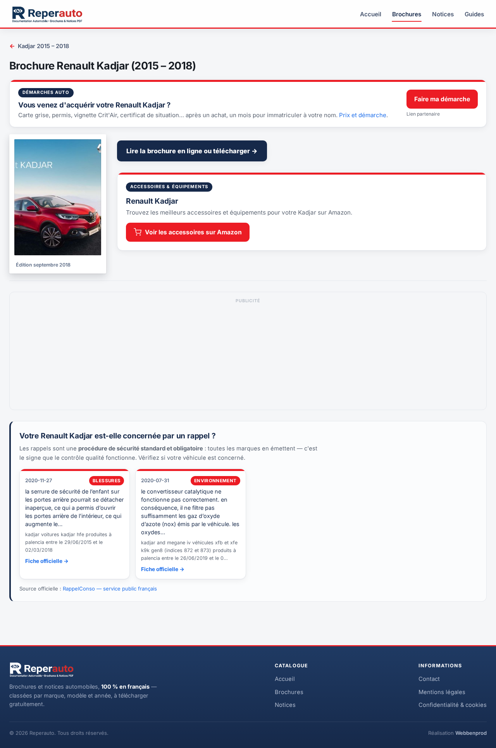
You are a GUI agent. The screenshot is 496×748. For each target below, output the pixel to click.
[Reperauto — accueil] (47, 14)
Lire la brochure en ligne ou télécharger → (192, 151)
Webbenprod (471, 733)
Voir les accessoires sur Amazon (193, 232)
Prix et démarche (362, 115)
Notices (443, 14)
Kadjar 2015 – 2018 (39, 46)
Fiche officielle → (47, 561)
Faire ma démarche (442, 99)
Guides (474, 14)
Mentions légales (441, 692)
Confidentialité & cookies (452, 704)
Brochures (406, 14)
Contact (429, 678)
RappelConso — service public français (110, 588)
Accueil (370, 14)
